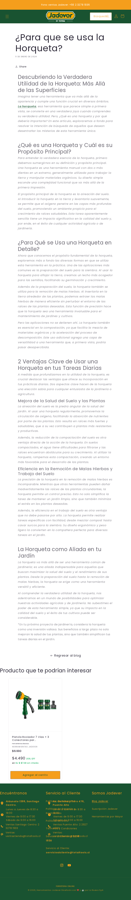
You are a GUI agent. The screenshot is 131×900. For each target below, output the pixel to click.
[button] (7, 16)
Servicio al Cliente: (62, 838)
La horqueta (27, 106)
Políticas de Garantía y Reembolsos (60, 811)
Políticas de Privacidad (60, 801)
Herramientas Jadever (49, 890)
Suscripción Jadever (105, 809)
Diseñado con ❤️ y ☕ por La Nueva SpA (82, 890)
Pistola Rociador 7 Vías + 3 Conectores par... (30, 740)
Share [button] (23, 66)
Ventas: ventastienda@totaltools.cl (23, 834)
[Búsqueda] (108, 16)
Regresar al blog (67, 655)
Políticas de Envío (57, 820)
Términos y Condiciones (61, 828)
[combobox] (101, 16)
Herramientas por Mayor (107, 816)
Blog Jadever (100, 801)
